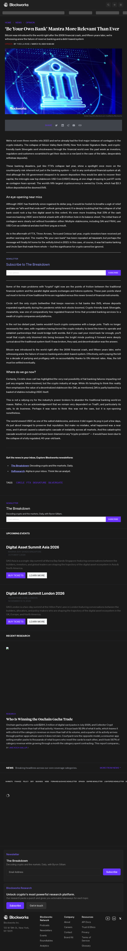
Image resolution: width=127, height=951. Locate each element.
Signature (39, 482)
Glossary (86, 945)
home (8, 22)
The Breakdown (18, 508)
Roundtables (46, 940)
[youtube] (108, 918)
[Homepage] (16, 5)
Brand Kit (68, 937)
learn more (37, 575)
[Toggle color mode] (114, 4)
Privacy (85, 932)
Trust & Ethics (88, 927)
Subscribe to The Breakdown (28, 264)
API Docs (86, 922)
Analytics (44, 945)
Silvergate (55, 482)
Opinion (30, 22)
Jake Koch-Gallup (18, 747)
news (18, 22)
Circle (20, 482)
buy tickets (15, 575)
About (67, 922)
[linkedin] (114, 918)
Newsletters (46, 930)
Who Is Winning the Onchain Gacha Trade (39, 719)
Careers (68, 927)
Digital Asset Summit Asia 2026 (32, 547)
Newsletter (12, 258)
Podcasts (44, 925)
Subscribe (111, 871)
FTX (28, 482)
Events (43, 935)
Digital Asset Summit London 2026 (35, 593)
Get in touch (36, 905)
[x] (120, 918)
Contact (68, 932)
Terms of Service (86, 939)
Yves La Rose (23, 44)
